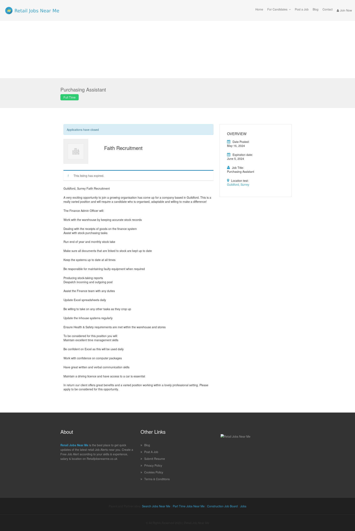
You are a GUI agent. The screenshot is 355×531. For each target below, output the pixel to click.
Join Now (346, 10)
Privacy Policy (153, 465)
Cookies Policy (153, 472)
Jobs (243, 506)
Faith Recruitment (123, 147)
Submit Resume (154, 459)
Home (259, 9)
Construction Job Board (222, 506)
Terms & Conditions (157, 479)
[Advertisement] (177, 49)
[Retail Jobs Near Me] (32, 10)
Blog (315, 9)
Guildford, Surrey (238, 184)
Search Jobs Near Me (156, 506)
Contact (328, 9)
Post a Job (302, 9)
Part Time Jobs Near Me (189, 506)
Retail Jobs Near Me (74, 445)
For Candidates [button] (277, 9)
